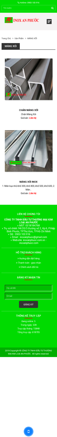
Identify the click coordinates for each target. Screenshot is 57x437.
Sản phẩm (19, 38)
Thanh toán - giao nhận (29, 263)
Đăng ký (28, 304)
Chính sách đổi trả (29, 267)
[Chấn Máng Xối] (28, 80)
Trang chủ (6, 38)
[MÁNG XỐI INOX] (28, 152)
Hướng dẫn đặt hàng (29, 258)
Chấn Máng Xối (28, 110)
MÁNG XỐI (32, 38)
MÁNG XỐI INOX (28, 181)
